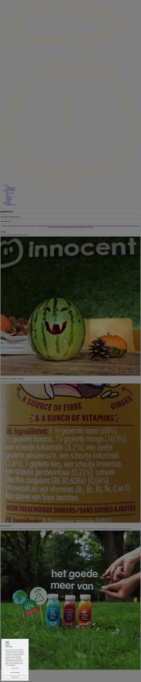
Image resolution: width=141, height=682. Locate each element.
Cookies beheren (15, 677)
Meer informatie (11, 665)
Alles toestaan (15, 668)
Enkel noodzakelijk (15, 672)
